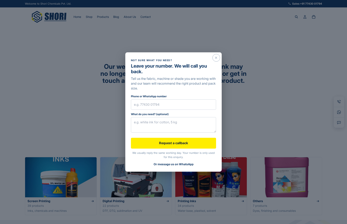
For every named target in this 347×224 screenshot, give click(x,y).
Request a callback (173, 143)
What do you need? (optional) (150, 114)
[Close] (216, 58)
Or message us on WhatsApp (174, 164)
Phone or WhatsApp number (149, 96)
